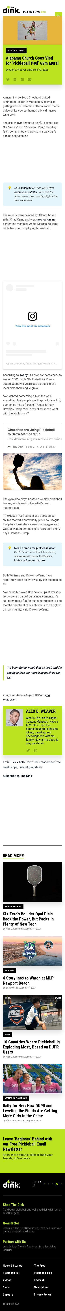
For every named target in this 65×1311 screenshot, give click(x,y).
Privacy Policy (42, 1294)
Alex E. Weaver (17, 69)
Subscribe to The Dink (17, 776)
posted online (46, 219)
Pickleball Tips (43, 1273)
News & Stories (16, 50)
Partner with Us (14, 1241)
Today (24, 375)
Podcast (39, 1280)
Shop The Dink (13, 1205)
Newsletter (11, 1223)
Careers (8, 1294)
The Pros (39, 1265)
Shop (6, 1287)
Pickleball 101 (11, 1273)
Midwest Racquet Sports (30, 560)
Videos (7, 1280)
